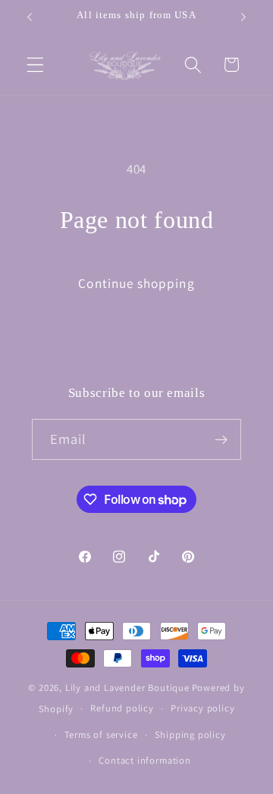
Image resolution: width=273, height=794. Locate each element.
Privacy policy (202, 708)
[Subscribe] (221, 439)
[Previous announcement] (29, 16)
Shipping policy (190, 734)
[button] (35, 64)
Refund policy (121, 708)
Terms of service (101, 734)
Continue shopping (136, 283)
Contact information (144, 760)
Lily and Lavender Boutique (127, 687)
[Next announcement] (243, 16)
